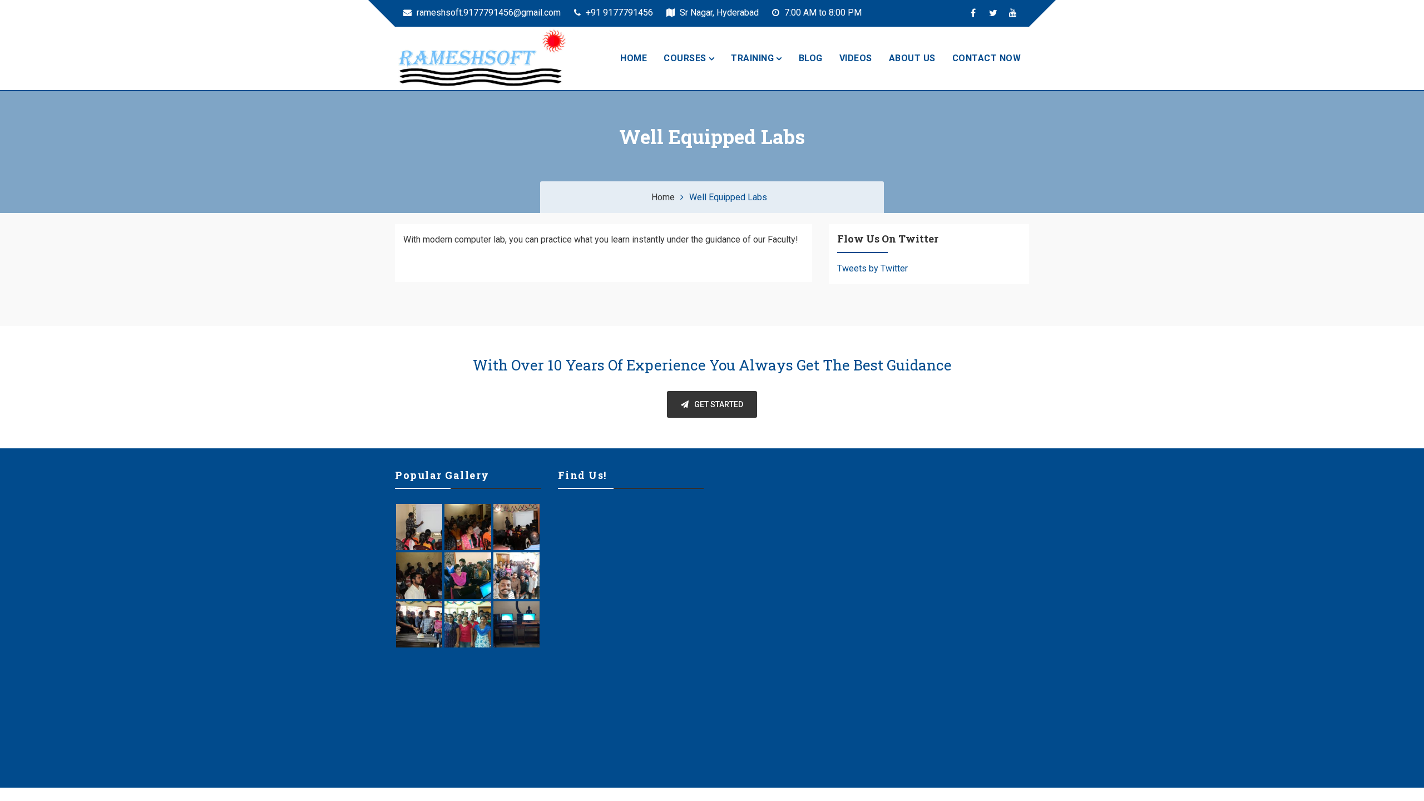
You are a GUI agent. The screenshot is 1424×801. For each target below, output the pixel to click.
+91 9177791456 (618, 12)
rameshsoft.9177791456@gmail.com (487, 12)
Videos (855, 58)
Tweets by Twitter (872, 268)
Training (752, 58)
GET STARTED (718, 404)
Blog (811, 58)
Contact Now (986, 58)
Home (633, 58)
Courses (685, 58)
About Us (912, 58)
